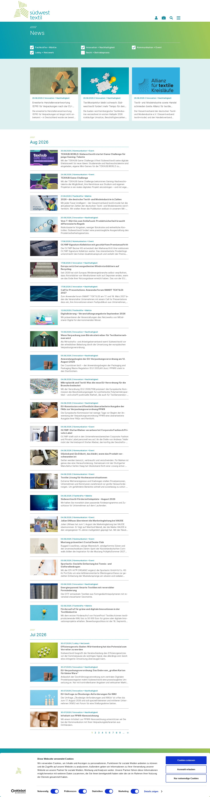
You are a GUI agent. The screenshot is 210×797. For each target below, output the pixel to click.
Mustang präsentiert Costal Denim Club (82, 542)
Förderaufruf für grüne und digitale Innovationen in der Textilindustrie (90, 610)
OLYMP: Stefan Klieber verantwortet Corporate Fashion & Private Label (94, 431)
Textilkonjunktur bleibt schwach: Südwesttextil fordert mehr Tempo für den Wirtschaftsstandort (104, 106)
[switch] (83, 791)
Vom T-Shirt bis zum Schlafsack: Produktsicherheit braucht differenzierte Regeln (93, 222)
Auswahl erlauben (186, 769)
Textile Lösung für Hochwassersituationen (84, 477)
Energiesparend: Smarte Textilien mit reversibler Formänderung (87, 589)
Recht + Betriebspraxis (97, 52)
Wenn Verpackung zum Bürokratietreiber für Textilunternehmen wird (94, 336)
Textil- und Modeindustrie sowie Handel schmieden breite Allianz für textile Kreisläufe (155, 106)
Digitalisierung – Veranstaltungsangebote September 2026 (93, 313)
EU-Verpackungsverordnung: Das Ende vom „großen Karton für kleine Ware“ (93, 672)
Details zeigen (151, 791)
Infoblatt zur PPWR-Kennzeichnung (80, 715)
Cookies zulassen (186, 760)
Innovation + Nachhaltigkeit (100, 47)
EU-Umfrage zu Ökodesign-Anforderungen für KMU (89, 694)
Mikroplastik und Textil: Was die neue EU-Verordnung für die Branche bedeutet (93, 384)
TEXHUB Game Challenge (74, 177)
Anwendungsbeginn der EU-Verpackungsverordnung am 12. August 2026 (93, 360)
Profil (156, 17)
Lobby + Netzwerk (44, 52)
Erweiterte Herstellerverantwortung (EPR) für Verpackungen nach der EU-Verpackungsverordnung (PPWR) (52, 106)
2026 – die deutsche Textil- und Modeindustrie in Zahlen (91, 199)
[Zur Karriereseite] (164, 17)
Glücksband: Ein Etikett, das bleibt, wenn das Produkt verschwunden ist (92, 455)
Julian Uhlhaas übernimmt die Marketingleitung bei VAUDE (92, 520)
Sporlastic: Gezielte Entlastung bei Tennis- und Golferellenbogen (86, 565)
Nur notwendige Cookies (186, 778)
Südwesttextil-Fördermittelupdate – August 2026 (88, 499)
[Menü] (178, 17)
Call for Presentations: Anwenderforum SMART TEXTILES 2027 (92, 291)
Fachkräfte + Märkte (45, 47)
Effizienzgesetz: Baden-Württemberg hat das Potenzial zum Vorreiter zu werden (94, 648)
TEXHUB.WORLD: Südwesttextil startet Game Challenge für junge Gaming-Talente (93, 155)
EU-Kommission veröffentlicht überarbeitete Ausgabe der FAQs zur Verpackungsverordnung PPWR (92, 408)
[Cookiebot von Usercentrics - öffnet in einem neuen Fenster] (18, 791)
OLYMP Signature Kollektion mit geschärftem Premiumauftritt (94, 244)
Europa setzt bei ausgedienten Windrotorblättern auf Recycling (90, 267)
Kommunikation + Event (149, 47)
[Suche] (171, 17)
